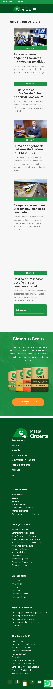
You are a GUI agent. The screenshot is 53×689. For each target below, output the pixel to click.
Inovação (16, 450)
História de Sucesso (20, 549)
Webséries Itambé (20, 530)
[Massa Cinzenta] (21, 9)
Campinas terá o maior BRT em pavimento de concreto (30, 209)
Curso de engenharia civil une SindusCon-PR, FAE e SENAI (29, 149)
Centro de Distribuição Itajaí (24, 664)
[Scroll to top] (24, 684)
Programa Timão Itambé (22, 670)
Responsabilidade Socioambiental (26, 542)
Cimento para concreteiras (23, 619)
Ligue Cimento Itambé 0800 (24, 644)
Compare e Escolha (20, 594)
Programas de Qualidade (22, 546)
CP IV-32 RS (17, 584)
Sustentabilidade (20, 455)
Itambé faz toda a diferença (24, 536)
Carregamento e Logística (23, 660)
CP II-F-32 (16, 581)
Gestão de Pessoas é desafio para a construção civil (28, 282)
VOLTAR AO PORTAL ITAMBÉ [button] (13, 2)
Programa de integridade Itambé (26, 539)
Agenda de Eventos (21, 465)
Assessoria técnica (20, 673)
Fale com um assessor (21, 651)
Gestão (15, 445)
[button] (34, 11)
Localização (17, 555)
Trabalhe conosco (19, 565)
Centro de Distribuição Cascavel (25, 667)
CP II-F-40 (16, 590)
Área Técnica (18, 441)
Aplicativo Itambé (19, 597)
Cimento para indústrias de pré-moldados (30, 612)
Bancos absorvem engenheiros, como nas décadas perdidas (29, 58)
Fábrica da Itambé (20, 654)
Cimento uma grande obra (23, 533)
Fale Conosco (17, 641)
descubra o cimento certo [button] (28, 402)
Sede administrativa (20, 657)
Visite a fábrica (18, 552)
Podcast (16, 470)
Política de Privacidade (22, 562)
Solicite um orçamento (22, 647)
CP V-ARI (15, 587)
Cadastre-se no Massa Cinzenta (25, 514)
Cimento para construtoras (23, 616)
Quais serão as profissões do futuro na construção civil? (28, 93)
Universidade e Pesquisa (23, 460)
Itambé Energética (20, 559)
